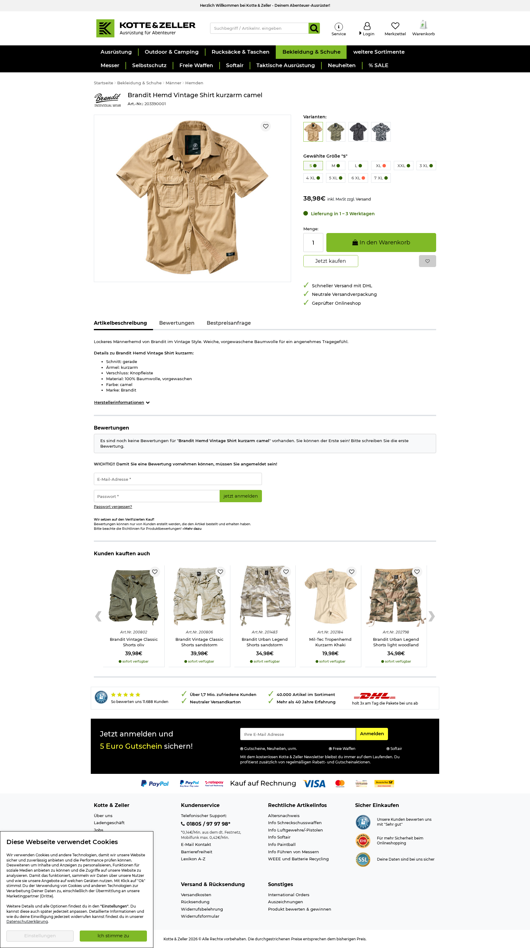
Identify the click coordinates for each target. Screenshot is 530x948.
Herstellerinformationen (119, 402)
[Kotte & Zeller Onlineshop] (146, 27)
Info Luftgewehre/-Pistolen (295, 830)
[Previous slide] (98, 616)
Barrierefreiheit (196, 851)
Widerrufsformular (200, 916)
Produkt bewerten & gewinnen (299, 909)
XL (379, 165)
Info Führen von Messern (293, 851)
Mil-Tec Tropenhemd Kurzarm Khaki (330, 642)
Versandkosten (196, 894)
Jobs (98, 830)
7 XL (379, 177)
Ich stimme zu (113, 935)
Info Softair (279, 837)
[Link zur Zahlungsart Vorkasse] (361, 783)
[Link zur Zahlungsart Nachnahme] (384, 783)
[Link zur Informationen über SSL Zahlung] (363, 859)
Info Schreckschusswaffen (295, 822)
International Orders (288, 894)
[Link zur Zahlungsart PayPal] (155, 783)
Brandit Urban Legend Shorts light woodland (396, 642)
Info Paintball (282, 844)
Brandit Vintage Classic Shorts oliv (134, 642)
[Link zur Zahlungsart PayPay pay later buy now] (189, 783)
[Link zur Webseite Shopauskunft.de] (363, 821)
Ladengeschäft (109, 822)
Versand (363, 199)
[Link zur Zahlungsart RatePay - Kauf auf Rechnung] (214, 783)
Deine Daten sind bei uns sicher (406, 859)
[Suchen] (314, 28)
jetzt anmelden (241, 496)
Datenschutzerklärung (27, 921)
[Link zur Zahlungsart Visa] (314, 783)
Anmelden (374, 733)
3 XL (424, 165)
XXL (402, 165)
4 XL (311, 177)
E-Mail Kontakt (196, 844)
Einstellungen (40, 935)
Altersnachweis (284, 815)
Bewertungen (176, 323)
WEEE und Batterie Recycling (298, 858)
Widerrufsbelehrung (202, 909)
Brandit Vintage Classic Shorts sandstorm (199, 642)
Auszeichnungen (285, 901)
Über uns (103, 815)
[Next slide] (431, 616)
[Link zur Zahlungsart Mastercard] (340, 783)
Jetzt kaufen (330, 261)
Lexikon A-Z (193, 858)
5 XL (334, 177)
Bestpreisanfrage (229, 323)
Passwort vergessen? (113, 507)
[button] (116, 52)
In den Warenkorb (384, 242)
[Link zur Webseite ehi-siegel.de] (363, 840)
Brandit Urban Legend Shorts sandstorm (265, 642)
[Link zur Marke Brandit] (107, 100)
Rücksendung (195, 901)
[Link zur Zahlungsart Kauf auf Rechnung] (263, 783)
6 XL (356, 177)
